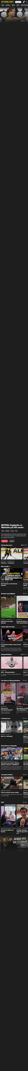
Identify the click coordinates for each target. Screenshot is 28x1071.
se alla (25, 545)
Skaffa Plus (4, 541)
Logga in (18, 2)
